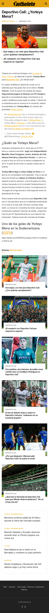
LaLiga (7, 546)
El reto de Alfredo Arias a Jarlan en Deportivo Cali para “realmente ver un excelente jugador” (21, 415)
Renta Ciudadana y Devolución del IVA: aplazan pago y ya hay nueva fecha (23, 565)
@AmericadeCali (11, 125)
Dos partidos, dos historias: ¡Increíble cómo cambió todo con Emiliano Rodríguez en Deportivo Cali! (24, 372)
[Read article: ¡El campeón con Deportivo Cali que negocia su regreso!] (24, 312)
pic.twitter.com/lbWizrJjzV (23, 128)
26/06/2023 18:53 (25, 21)
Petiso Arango (17, 109)
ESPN (7, 232)
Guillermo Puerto (8, 21)
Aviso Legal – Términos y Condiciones (30, 587)
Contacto (12, 587)
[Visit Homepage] (24, 3)
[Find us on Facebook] (22, 607)
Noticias (8, 560)
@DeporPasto (35, 120)
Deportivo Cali (10, 284)
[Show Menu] (3, 3)
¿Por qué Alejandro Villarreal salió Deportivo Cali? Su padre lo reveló (20, 457)
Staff (5, 587)
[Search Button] (46, 3)
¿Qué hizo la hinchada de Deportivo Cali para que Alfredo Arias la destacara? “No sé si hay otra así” (24, 499)
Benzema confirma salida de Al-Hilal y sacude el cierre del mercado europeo (22, 519)
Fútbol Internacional (13, 514)
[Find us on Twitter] (25, 607)
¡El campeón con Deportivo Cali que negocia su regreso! (21, 60)
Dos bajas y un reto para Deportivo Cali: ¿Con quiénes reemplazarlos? (23, 53)
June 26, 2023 (27, 136)
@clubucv (21, 123)
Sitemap (24, 589)
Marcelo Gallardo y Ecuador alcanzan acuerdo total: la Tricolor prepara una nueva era (22, 534)
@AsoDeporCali (14, 114)
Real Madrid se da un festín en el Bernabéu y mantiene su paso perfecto (22, 551)
